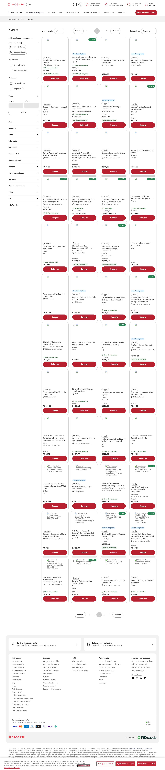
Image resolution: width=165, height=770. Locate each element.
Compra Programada (50, 683)
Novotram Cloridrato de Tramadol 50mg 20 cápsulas (113, 535)
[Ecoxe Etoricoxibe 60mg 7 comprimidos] (84, 473)
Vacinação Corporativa (51, 670)
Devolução (103, 683)
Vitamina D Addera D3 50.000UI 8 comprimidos (84, 108)
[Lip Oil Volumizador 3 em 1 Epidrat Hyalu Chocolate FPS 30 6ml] (114, 425)
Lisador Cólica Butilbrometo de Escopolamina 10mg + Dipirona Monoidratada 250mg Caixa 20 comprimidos (54, 438)
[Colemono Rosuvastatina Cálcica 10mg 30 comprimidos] (114, 140)
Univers (46, 677)
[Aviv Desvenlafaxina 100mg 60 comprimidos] (143, 332)
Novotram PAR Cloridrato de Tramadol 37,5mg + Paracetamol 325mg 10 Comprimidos (142, 536)
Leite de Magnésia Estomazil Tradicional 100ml (82, 582)
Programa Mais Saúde (51, 661)
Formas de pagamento (107, 670)
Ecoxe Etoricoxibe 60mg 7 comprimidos (81, 488)
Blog (13, 683)
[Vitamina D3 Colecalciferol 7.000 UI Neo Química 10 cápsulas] (114, 186)
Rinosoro (133, 155)
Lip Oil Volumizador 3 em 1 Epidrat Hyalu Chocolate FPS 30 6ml (113, 440)
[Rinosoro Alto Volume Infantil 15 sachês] (143, 140)
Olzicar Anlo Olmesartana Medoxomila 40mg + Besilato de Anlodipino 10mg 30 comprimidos (113, 486)
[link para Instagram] (136, 678)
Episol (103, 347)
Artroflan (104, 253)
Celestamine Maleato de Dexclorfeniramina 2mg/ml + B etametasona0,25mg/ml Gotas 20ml (83, 533)
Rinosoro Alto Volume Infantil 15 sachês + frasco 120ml (83, 344)
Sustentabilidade (18, 667)
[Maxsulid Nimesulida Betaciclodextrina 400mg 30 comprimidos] (84, 232)
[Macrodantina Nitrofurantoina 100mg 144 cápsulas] (143, 47)
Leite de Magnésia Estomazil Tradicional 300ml (141, 108)
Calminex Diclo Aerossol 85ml (141, 243)
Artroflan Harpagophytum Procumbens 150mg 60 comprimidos (111, 248)
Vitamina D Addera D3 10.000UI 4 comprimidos (113, 582)
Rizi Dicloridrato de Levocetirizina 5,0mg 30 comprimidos (55, 201)
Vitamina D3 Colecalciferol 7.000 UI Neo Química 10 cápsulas (113, 201)
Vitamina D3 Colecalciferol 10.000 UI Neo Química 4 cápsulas (84, 201)
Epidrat (45, 251)
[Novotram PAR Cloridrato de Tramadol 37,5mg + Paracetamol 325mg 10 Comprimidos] (143, 521)
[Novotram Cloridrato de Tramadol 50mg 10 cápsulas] (84, 284)
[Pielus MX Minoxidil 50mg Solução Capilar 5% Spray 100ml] (143, 186)
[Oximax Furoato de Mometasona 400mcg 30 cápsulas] (55, 140)
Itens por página (47, 31)
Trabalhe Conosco (18, 673)
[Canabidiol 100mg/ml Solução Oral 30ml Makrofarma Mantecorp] (84, 47)
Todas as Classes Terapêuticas (22, 698)
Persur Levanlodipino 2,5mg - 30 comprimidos (113, 61)
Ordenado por (135, 31)
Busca (22, 19)
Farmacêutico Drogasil (51, 664)
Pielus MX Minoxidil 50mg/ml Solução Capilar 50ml (82, 390)
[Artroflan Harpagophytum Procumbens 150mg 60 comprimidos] (114, 232)
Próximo (116, 31)
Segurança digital (137, 670)
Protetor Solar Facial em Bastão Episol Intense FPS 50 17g (113, 344)
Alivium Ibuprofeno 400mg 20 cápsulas (112, 394)
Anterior (78, 31)
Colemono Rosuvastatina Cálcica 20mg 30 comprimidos (54, 535)
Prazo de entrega (105, 673)
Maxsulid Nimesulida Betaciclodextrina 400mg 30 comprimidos (82, 248)
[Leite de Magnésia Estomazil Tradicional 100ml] (84, 567)
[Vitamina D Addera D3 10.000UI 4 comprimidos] (114, 567)
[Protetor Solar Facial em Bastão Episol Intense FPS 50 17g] (114, 332)
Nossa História (17, 661)
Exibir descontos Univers (146, 12)
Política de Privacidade (139, 664)
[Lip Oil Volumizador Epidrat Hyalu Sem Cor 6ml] (55, 232)
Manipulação (47, 673)
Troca (101, 680)
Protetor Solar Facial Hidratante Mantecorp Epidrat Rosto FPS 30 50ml (54, 486)
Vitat (14, 686)
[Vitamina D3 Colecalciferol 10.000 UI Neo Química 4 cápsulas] (84, 186)
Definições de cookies (105, 764)
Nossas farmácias (18, 664)
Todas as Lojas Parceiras (20, 704)
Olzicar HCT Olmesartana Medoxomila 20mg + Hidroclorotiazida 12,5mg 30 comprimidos (53, 344)
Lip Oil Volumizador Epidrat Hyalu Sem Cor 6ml (54, 247)
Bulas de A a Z (17, 692)
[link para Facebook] (132, 678)
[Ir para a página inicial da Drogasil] (16, 4)
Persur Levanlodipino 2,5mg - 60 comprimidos (54, 393)
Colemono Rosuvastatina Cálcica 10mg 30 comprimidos (113, 154)
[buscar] (79, 4)
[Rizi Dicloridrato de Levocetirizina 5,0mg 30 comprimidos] (55, 186)
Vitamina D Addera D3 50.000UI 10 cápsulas (55, 61)
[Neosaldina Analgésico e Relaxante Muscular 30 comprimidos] (143, 473)
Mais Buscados (17, 689)
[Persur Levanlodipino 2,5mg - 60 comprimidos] (55, 379)
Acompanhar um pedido (80, 670)
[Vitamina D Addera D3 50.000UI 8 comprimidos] (84, 93)
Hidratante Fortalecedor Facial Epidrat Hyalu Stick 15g (141, 437)
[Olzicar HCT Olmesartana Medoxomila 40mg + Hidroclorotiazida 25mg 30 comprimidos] (55, 567)
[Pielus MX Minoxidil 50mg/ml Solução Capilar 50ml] (84, 379)
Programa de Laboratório (52, 689)
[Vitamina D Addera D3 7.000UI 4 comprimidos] (143, 567)
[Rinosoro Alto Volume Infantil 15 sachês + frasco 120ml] (84, 332)
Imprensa (15, 677)
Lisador (45, 443)
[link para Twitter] (141, 678)
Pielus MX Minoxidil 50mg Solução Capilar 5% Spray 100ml (142, 197)
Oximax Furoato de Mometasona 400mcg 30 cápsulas (54, 154)
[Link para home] (17, 737)
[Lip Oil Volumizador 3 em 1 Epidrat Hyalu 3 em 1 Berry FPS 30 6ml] (114, 284)
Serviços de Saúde (49, 667)
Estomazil (134, 112)
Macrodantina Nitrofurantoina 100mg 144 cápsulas (141, 61)
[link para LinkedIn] (145, 678)
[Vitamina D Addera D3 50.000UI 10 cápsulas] (55, 47)
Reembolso (103, 677)
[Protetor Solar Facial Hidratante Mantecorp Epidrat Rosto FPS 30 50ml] (55, 473)
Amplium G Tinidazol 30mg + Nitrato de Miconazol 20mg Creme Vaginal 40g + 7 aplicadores (84, 155)
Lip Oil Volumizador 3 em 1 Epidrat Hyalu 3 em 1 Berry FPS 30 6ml (113, 299)
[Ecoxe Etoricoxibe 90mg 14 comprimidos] (114, 93)
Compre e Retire (49, 680)
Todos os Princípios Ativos (21, 701)
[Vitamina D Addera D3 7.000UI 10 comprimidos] (84, 425)
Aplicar (23, 112)
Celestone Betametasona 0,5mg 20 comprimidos (142, 393)
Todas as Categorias (19, 695)
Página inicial (12, 19)
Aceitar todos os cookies (146, 764)
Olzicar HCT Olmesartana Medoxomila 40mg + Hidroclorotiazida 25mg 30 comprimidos (52, 579)
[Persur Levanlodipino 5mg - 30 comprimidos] (55, 284)
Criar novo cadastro (78, 661)
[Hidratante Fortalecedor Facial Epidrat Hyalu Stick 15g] (143, 425)
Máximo (27, 101)
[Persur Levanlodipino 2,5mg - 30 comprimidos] (114, 47)
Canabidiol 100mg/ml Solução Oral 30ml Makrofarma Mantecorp (84, 58)
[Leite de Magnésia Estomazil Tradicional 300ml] (143, 93)
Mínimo (11, 101)
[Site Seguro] (149, 724)
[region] (82, 764)
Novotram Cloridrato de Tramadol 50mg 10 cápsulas (84, 298)
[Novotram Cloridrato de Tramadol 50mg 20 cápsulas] (114, 521)
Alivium (104, 397)
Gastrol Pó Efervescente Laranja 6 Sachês (55, 108)
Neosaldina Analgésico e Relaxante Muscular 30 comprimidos (139, 489)
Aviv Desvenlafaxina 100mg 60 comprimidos (141, 346)
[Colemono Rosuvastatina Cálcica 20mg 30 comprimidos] (55, 521)
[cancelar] (74, 4)
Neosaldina (134, 494)
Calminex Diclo (135, 246)
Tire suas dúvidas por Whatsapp (110, 664)
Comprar (113, 78)
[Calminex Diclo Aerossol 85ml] (143, 232)
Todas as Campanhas (19, 711)
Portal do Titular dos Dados (140, 667)
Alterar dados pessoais (79, 664)
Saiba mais (55, 78)
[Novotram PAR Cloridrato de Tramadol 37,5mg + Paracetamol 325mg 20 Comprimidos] (143, 284)
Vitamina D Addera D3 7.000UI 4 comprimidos (142, 582)
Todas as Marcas (17, 708)
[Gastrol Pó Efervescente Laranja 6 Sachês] (55, 93)
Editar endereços (77, 667)
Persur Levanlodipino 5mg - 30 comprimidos (53, 295)
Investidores (16, 680)
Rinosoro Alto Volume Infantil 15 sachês (142, 152)
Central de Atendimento (107, 661)
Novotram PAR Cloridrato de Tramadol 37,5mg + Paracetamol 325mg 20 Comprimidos (142, 299)
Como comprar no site (107, 667)
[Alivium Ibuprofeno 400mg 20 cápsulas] (114, 379)
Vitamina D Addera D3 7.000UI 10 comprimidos (83, 440)
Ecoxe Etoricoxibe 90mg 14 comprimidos (111, 108)
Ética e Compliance (19, 670)
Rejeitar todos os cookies (125, 764)
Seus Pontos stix (49, 686)
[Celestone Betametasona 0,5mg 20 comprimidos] (143, 379)
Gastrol (45, 112)
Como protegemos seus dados (142, 661)
